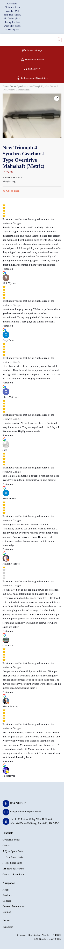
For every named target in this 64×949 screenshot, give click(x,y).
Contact (7, 900)
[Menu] (8, 40)
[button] (56, 98)
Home (5, 86)
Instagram (8, 926)
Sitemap (7, 912)
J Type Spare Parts (12, 862)
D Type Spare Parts (13, 857)
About (6, 889)
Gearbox (7, 845)
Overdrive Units (11, 839)
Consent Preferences (13, 906)
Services (7, 895)
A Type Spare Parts (13, 851)
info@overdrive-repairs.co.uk (25, 811)
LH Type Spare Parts (13, 868)
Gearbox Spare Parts (18, 86)
